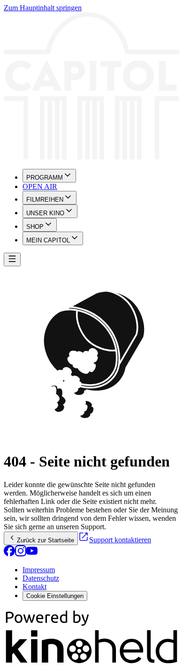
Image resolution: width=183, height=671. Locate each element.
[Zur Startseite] (91, 86)
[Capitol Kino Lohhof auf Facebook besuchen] (9, 554)
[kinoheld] (91, 663)
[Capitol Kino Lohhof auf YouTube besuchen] (32, 554)
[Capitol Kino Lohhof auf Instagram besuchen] (20, 554)
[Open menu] (12, 259)
